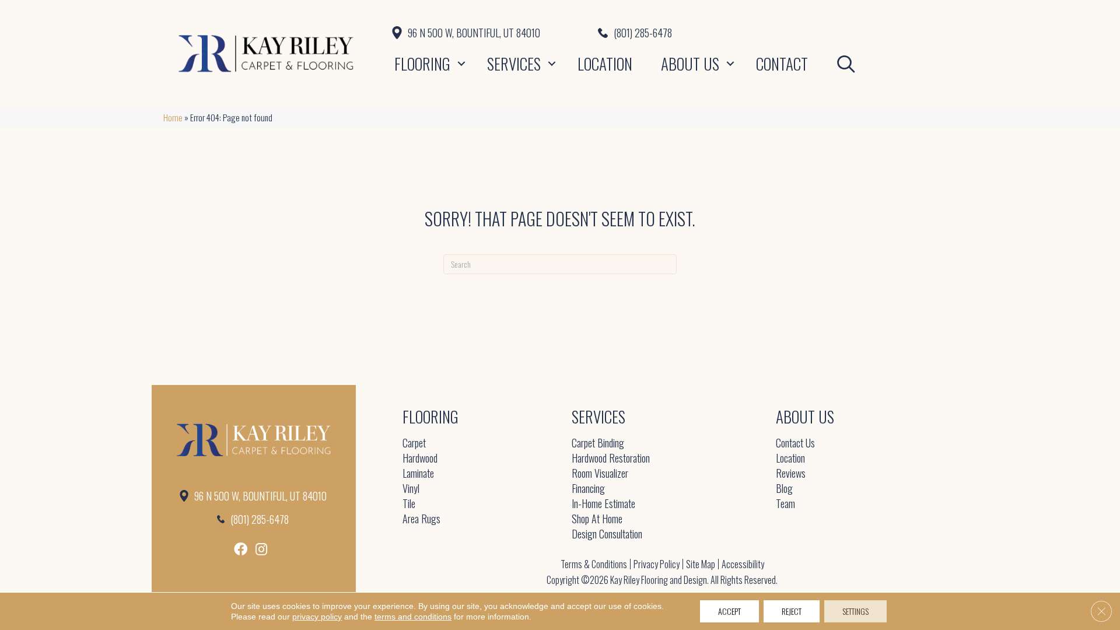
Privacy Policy (657, 564)
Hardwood (420, 459)
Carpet (414, 443)
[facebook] (240, 549)
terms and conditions (413, 616)
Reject (792, 611)
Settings (855, 611)
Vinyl (410, 489)
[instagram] (261, 549)
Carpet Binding (598, 443)
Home (173, 117)
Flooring (422, 63)
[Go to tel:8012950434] (777, 32)
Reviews (791, 474)
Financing (588, 489)
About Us (690, 63)
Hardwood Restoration (611, 459)
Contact (782, 63)
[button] (461, 63)
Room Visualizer (600, 474)
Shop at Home (597, 519)
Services (514, 63)
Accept (729, 611)
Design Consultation (607, 534)
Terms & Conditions (594, 564)
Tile (408, 504)
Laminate (418, 474)
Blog (784, 489)
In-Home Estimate (603, 504)
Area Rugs (421, 519)
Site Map (700, 564)
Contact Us (795, 443)
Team (785, 504)
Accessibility (743, 564)
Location (605, 63)
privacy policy (317, 616)
